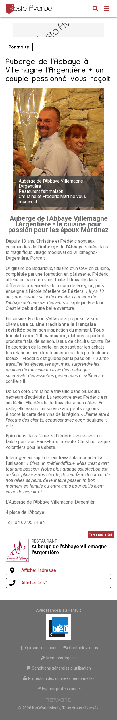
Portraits (19, 47)
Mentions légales (61, 658)
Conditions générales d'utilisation (61, 668)
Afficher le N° (34, 583)
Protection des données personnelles (61, 678)
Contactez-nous (83, 647)
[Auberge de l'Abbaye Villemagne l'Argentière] (17, 560)
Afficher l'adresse (38, 570)
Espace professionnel (61, 688)
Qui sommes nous (40, 647)
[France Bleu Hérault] (58, 627)
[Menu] (106, 9)
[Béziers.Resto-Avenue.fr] (29, 8)
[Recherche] (95, 9)
